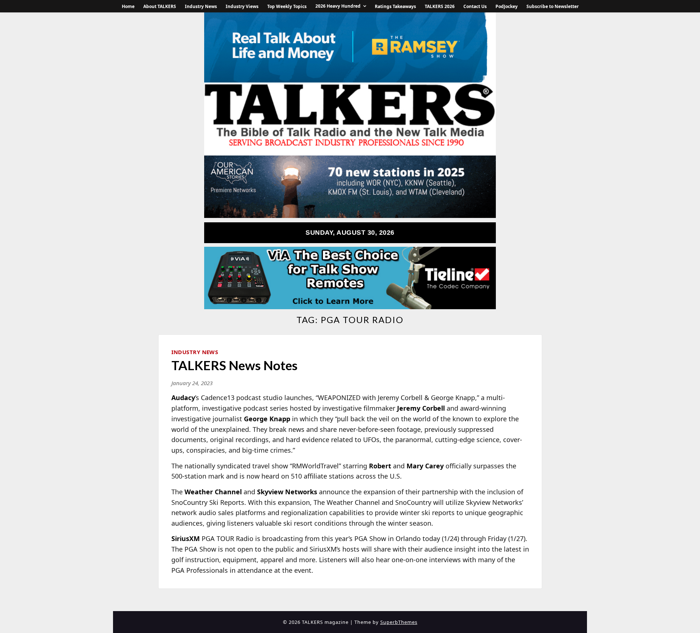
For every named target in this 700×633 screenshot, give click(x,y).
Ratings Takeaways (395, 6)
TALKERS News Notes (234, 365)
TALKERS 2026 (440, 6)
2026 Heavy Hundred (338, 6)
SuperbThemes (398, 622)
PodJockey (506, 6)
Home (128, 6)
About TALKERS (159, 6)
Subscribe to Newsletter (552, 6)
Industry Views (242, 6)
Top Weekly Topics (287, 6)
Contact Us (475, 6)
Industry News (201, 6)
